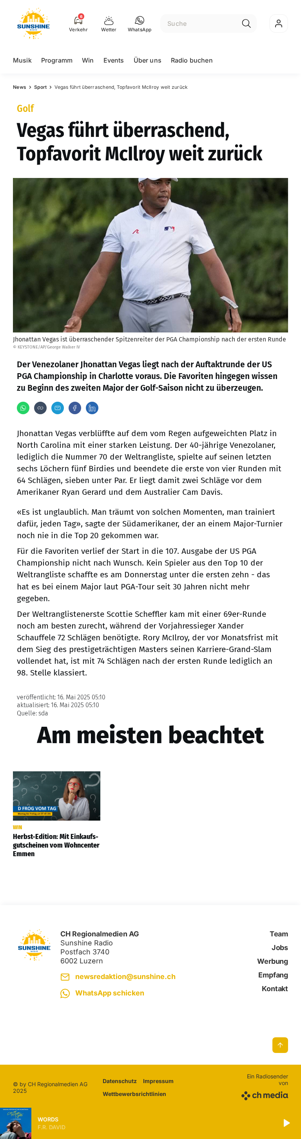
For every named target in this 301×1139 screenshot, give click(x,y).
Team (279, 934)
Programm (57, 60)
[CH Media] (263, 1094)
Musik (22, 60)
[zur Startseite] (33, 23)
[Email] (57, 408)
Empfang (273, 975)
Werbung (272, 961)
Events (113, 60)
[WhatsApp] (23, 408)
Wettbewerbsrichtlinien (134, 1093)
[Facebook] (75, 408)
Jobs (280, 947)
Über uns (147, 60)
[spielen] (286, 1123)
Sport (40, 87)
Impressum (158, 1081)
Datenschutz (120, 1081)
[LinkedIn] (92, 408)
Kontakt (275, 988)
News (19, 87)
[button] (140, 23)
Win (88, 60)
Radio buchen (192, 60)
